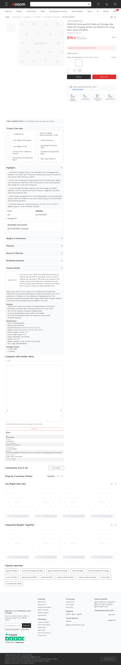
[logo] (18, 4)
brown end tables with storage (98, 571)
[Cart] (115, 4)
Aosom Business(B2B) (44, 607)
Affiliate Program (43, 612)
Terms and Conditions (12, 629)
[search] (88, 4)
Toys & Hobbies (77, 11)
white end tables (77, 571)
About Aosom (42, 602)
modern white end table (65, 577)
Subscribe (26, 625)
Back (7, 17)
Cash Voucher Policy (44, 625)
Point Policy (69, 607)
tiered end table (46, 577)
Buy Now (79, 77)
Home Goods (31, 11)
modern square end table (87, 577)
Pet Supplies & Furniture (58, 11)
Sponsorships (42, 615)
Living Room (27, 17)
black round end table (29, 577)
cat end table (105, 577)
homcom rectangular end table (32, 571)
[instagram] (10, 606)
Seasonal (8, 11)
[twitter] (22, 606)
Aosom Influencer (43, 610)
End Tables (37, 17)
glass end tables (11, 571)
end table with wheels (13, 583)
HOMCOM (39, 211)
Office (43, 11)
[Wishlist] (98, 4)
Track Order (70, 604)
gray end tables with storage (57, 571)
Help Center (42, 630)
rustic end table (11, 577)
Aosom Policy (42, 627)
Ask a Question (56, 468)
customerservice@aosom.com (30, 657)
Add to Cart (104, 77)
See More (51, 476)
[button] (34, 168)
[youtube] (14, 606)
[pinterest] (18, 606)
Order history (70, 602)
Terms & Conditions (44, 633)
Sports (89, 11)
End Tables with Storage (52, 17)
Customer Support (44, 622)
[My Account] (107, 4)
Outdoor (19, 11)
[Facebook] (6, 606)
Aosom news (42, 604)
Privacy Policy (25, 629)
